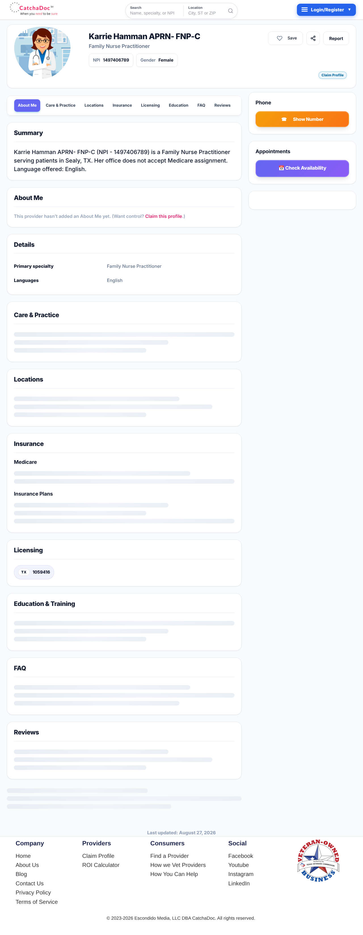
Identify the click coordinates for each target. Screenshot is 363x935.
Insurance (122, 105)
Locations (94, 105)
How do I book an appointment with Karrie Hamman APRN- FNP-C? (93, 864)
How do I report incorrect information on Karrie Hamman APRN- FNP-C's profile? (109, 899)
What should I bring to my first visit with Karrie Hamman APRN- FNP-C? (99, 882)
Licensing (150, 105)
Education (179, 105)
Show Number (308, 119)
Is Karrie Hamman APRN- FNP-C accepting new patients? (83, 794)
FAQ (201, 105)
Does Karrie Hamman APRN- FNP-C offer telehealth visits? (85, 811)
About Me (27, 105)
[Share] (313, 38)
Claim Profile (333, 75)
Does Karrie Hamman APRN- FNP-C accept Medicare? (79, 829)
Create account (95, 596)
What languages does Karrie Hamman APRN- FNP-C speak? (86, 847)
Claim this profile (163, 216)
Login (65, 596)
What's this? (91, 492)
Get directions (38, 419)
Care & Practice (60, 105)
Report (336, 38)
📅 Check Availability (302, 168)
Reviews (222, 105)
